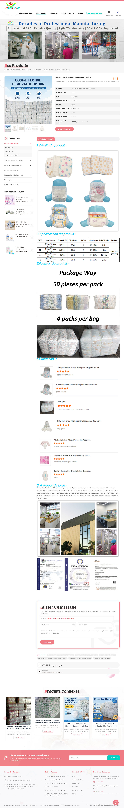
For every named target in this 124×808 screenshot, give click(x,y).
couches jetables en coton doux (55, 790)
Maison (8, 70)
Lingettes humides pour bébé (13, 175)
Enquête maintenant (64, 129)
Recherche (109, 15)
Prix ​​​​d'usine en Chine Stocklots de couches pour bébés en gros (77, 725)
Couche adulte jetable (11, 170)
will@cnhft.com (17, 776)
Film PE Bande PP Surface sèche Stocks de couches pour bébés (20, 725)
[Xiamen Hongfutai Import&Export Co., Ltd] (12, 5)
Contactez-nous (68, 13)
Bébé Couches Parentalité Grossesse (80, 658)
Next (119, 718)
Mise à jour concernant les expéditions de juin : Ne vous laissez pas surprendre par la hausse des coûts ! (106, 778)
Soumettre (112, 758)
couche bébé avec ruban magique (56, 783)
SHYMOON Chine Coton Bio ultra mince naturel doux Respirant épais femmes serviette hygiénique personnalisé (22, 224)
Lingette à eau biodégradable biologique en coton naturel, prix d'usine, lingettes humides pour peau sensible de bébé (22, 212)
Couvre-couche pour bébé (102, 658)
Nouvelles (54, 13)
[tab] (46, 139)
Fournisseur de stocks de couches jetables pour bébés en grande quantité (48, 725)
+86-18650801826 (94, 13)
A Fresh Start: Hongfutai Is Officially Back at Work (105, 787)
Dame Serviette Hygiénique (12, 165)
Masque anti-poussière (11, 185)
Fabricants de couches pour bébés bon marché (52, 658)
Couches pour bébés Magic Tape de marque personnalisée (56, 795)
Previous (5, 718)
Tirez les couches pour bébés (13, 160)
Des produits (41, 13)
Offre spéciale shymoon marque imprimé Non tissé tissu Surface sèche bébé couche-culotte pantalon (22, 249)
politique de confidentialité (109, 805)
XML (97, 805)
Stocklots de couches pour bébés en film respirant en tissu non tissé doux (106, 725)
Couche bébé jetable (18, 70)
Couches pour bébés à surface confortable (22, 236)
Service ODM (9, 151)
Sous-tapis (7, 180)
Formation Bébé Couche (107, 655)
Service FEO (9, 147)
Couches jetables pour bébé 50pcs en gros (60, 618)
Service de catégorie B (12, 155)
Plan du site (91, 805)
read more (19, 735)
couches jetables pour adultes (54, 780)
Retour (80, 13)
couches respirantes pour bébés (55, 776)
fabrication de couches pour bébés (86, 655)
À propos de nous (25, 13)
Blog (73, 794)
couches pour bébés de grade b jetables (60, 655)
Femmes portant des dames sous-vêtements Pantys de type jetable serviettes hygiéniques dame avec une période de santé (22, 199)
